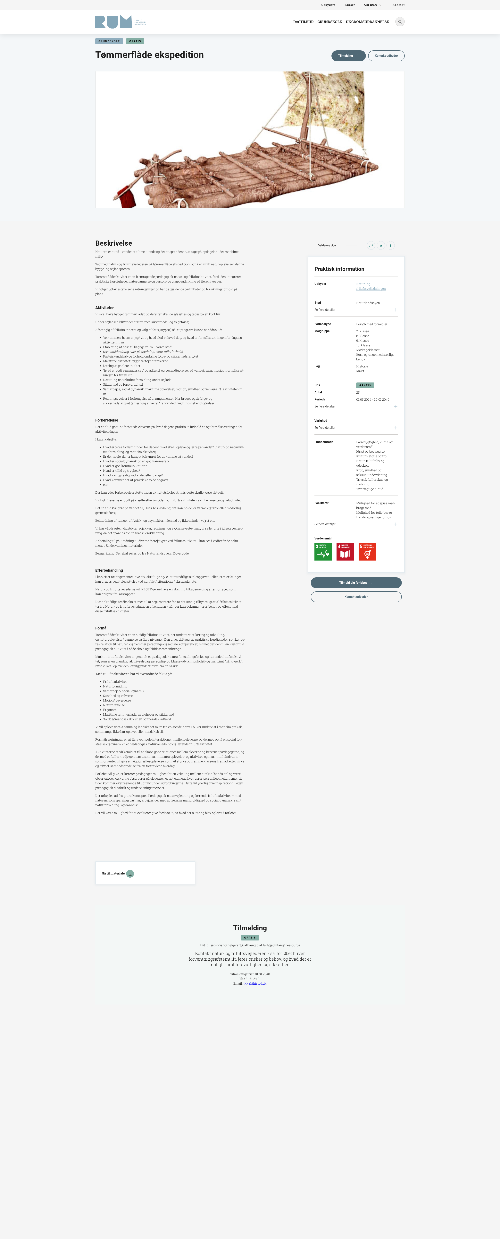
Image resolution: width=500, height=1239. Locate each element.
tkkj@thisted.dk (255, 983)
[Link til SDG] (323, 551)
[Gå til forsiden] (120, 22)
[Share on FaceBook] (391, 245)
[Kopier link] (371, 245)
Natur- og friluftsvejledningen (371, 286)
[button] (348, 55)
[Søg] (400, 21)
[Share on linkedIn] (381, 245)
